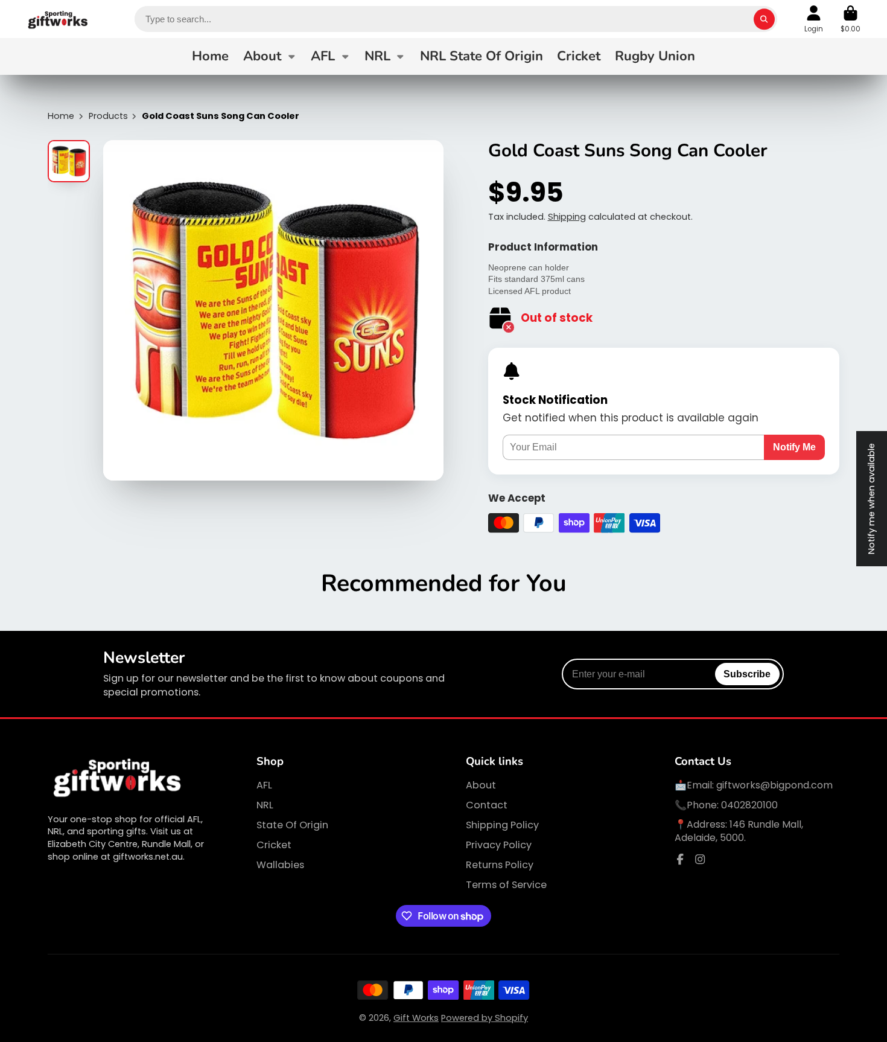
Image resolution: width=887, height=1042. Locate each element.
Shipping (567, 217)
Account (813, 19)
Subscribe (747, 673)
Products (108, 116)
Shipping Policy (502, 825)
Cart (850, 19)
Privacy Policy (499, 845)
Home (210, 56)
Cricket (578, 56)
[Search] (764, 19)
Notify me (794, 446)
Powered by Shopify (484, 1018)
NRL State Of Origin (481, 56)
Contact (486, 805)
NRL (377, 56)
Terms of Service (506, 885)
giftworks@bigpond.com (774, 785)
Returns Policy (499, 865)
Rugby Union (655, 56)
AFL (323, 56)
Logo (58, 19)
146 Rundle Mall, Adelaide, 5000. (739, 831)
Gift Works (416, 1018)
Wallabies (280, 865)
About (262, 56)
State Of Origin (292, 825)
